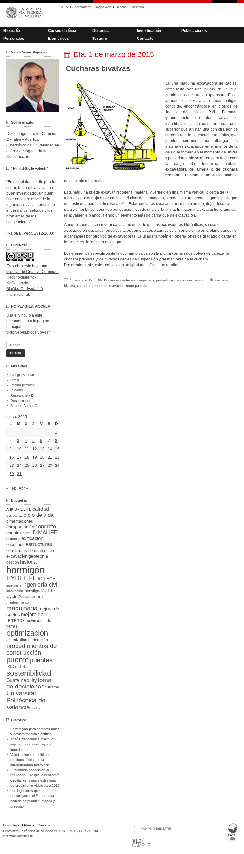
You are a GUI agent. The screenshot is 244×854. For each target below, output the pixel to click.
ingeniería (13, 585)
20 (42, 457)
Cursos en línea (62, 30)
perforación (38, 640)
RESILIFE (16, 666)
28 (50, 465)
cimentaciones (19, 521)
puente (17, 660)
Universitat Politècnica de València (25, 700)
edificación (32, 538)
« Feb (11, 488)
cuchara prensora (91, 286)
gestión (12, 562)
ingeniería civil (40, 584)
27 (42, 465)
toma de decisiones (28, 683)
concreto (45, 526)
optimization (16, 640)
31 (19, 474)
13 (42, 449)
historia (28, 562)
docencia (13, 539)
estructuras (38, 544)
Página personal (22, 385)
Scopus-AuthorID (23, 406)
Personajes (13, 38)
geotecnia (127, 280)
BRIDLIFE (22, 509)
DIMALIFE (45, 533)
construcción (19, 532)
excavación (115, 286)
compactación (20, 526)
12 (34, 449)
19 (34, 457)
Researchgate (21, 400)
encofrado (15, 544)
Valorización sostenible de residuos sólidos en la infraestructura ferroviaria (30, 760)
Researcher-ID (22, 395)
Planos (29, 825)
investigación (35, 591)
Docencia (101, 30)
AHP (9, 509)
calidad (40, 509)
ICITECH (47, 578)
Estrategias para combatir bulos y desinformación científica (34, 731)
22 (57, 457)
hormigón (25, 570)
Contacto (145, 38)
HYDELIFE (21, 577)
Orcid (14, 380)
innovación (14, 591)
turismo (52, 687)
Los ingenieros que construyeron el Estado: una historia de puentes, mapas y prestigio (32, 798)
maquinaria (145, 280)
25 (27, 465)
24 (19, 465)
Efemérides (58, 38)
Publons (16, 390)
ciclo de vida (38, 515)
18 (27, 457)
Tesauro (99, 38)
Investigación (149, 30)
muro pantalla (136, 286)
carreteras (14, 515)
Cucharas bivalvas (98, 68)
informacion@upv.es (18, 835)
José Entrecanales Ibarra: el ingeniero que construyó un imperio (32, 744)
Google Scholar (22, 375)
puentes (41, 660)
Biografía (11, 30)
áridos (35, 708)
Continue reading (166, 265)
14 (50, 449)
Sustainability (21, 680)
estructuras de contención (30, 550)
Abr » (23, 488)
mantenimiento (17, 602)
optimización (27, 633)
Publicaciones (194, 30)
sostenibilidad (28, 673)
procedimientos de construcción (180, 280)
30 (12, 474)
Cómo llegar (12, 825)
